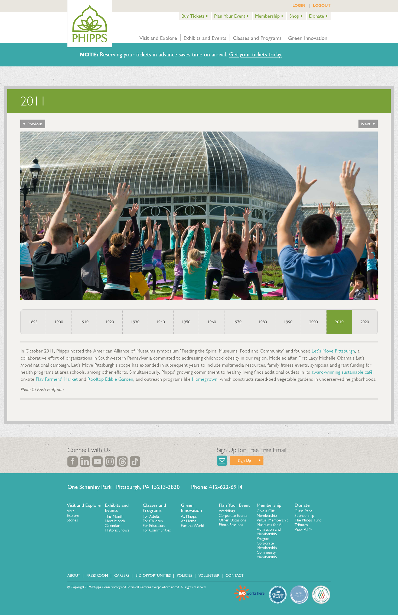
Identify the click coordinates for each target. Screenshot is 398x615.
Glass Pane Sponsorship (304, 513)
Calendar (112, 525)
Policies (184, 575)
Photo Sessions (231, 524)
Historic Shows (117, 530)
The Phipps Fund (308, 520)
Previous (35, 123)
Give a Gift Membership (267, 513)
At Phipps (189, 516)
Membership (267, 16)
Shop (294, 16)
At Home (188, 520)
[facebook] (72, 461)
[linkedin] (85, 461)
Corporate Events (233, 515)
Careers (121, 575)
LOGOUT (322, 5)
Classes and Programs (257, 38)
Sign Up (244, 460)
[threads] (122, 461)
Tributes (301, 524)
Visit (70, 510)
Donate (316, 16)
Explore (73, 515)
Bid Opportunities (153, 575)
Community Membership (267, 554)
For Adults (151, 516)
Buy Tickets (192, 16)
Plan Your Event (229, 16)
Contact (234, 575)
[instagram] (110, 461)
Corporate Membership (267, 545)
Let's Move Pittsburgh (333, 351)
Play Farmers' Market (57, 379)
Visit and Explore (158, 38)
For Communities (157, 530)
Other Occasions (232, 520)
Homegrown (204, 379)
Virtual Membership (273, 520)
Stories (72, 520)
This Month (114, 516)
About (73, 575)
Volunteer (208, 575)
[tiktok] (135, 461)
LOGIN (298, 5)
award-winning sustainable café (342, 372)
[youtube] (97, 461)
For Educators (154, 525)
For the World (192, 525)
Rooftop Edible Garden (110, 379)
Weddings (227, 510)
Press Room (97, 575)
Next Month (115, 520)
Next (366, 123)
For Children (153, 520)
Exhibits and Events (205, 38)
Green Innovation (307, 38)
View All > (303, 529)
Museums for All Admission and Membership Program (270, 531)
